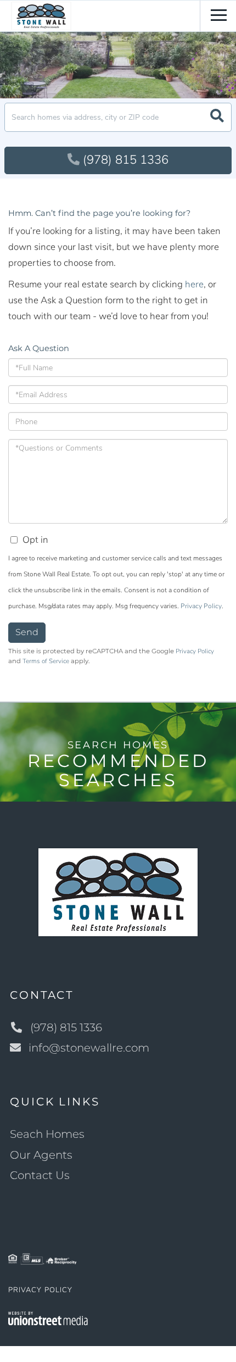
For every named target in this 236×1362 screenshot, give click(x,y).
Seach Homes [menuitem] (47, 1134)
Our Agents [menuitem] (41, 1154)
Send (26, 632)
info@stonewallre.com (89, 1047)
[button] (217, 117)
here (194, 284)
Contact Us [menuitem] (40, 1175)
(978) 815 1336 (125, 160)
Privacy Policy (201, 606)
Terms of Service (46, 661)
